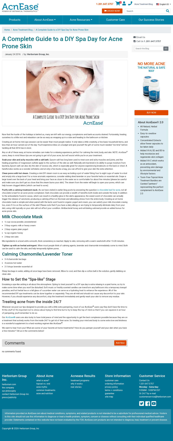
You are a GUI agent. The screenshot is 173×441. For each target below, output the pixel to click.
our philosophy (9, 391)
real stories (76, 387)
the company (8, 387)
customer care (111, 380)
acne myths (41, 387)
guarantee (109, 393)
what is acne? (42, 380)
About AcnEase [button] (43, 19)
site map (109, 396)
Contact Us (144, 380)
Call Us (148, 41)
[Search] (167, 11)
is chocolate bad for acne (108, 190)
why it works (77, 383)
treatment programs (80, 380)
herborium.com (9, 384)
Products (14, 19)
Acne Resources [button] (80, 19)
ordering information (114, 383)
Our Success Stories (151, 19)
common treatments (45, 390)
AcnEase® (10, 317)
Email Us (140, 37)
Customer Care (115, 19)
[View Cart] (117, 4)
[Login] (124, 4)
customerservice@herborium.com (155, 396)
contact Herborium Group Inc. (15, 394)
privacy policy (111, 387)
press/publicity (9, 397)
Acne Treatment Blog (143, 4)
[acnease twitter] (141, 404)
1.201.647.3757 (104, 4)
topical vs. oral (43, 383)
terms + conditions (114, 390)
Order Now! (113, 11)
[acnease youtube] (153, 404)
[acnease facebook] (147, 404)
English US (164, 4)
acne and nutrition (44, 393)
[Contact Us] (130, 4)
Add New (120, 343)
